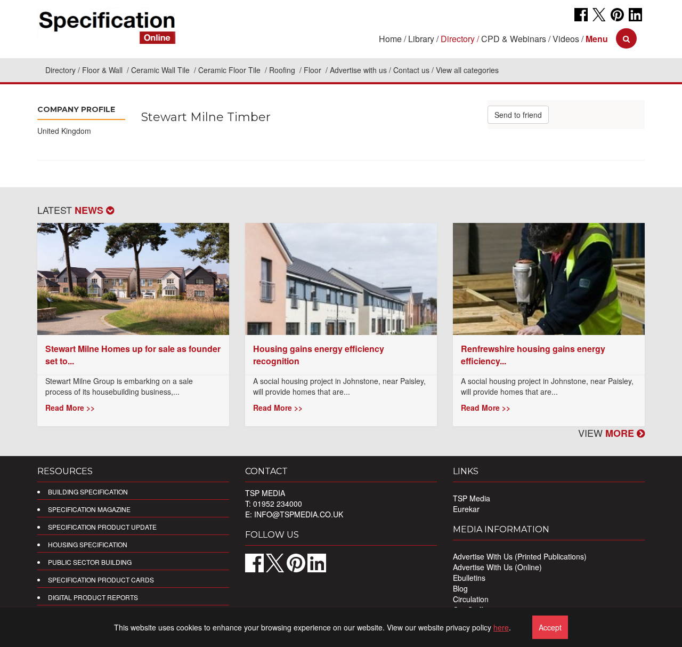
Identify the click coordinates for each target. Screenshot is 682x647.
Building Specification (88, 491)
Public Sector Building (90, 561)
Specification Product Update (102, 526)
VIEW (607, 433)
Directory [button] (458, 39)
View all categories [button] (467, 70)
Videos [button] (566, 39)
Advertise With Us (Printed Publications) (520, 556)
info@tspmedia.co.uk (298, 514)
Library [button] (421, 39)
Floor (313, 70)
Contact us (411, 70)
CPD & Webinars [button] (513, 39)
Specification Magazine (89, 509)
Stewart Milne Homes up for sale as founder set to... (133, 354)
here (501, 627)
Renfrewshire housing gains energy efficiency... (533, 354)
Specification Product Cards (101, 579)
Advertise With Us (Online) (497, 567)
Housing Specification (87, 544)
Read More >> (70, 407)
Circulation (471, 599)
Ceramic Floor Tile (230, 70)
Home (390, 39)
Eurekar (466, 509)
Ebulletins (469, 577)
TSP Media (471, 498)
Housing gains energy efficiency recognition (318, 354)
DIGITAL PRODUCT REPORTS (93, 597)
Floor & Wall (103, 70)
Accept (550, 627)
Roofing (283, 70)
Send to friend (518, 114)
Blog (460, 588)
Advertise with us (358, 70)
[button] (597, 39)
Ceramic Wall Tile (161, 70)
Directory (60, 70)
